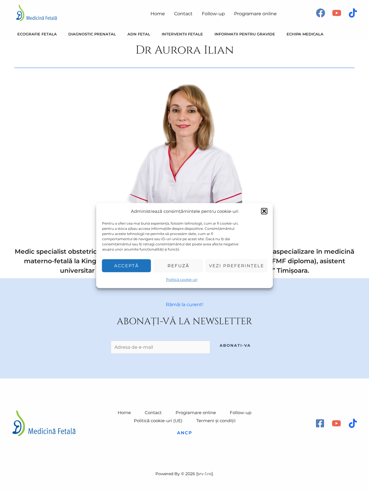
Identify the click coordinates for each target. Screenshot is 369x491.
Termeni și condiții (216, 420)
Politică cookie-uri (181, 280)
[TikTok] (352, 423)
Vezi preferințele (236, 265)
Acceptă (126, 265)
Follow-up (240, 412)
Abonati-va (235, 345)
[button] (264, 211)
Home (124, 412)
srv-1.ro (204, 473)
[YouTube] (336, 13)
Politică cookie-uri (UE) (158, 420)
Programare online (196, 412)
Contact (153, 412)
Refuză (178, 265)
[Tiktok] (352, 13)
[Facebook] (320, 13)
